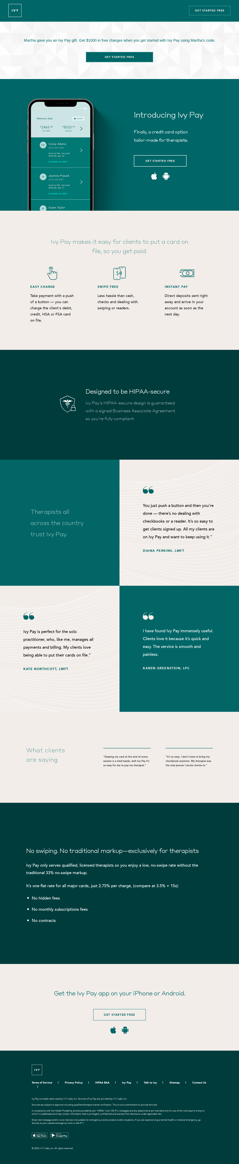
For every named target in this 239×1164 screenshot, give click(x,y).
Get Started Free (210, 10)
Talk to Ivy (150, 1082)
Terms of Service (42, 1082)
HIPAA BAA (102, 1082)
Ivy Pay (126, 1082)
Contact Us (199, 1082)
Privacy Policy (74, 1082)
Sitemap (175, 1082)
